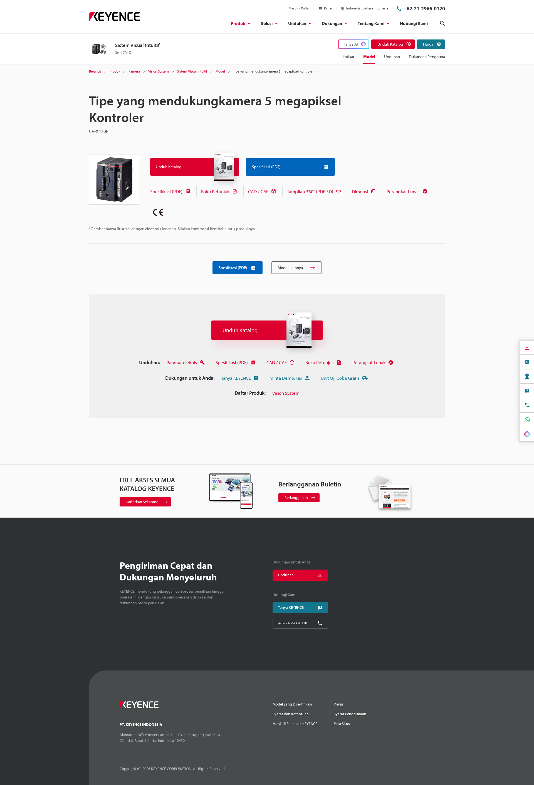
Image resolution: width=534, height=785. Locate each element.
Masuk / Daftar (299, 8)
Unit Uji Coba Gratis (340, 378)
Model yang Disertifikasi (292, 704)
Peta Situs (342, 723)
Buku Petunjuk (215, 191)
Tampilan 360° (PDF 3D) (310, 191)
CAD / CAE (258, 191)
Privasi (339, 704)
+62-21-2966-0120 (424, 8)
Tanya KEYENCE (236, 378)
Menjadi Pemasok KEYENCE (295, 723)
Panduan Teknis (182, 362)
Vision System (286, 393)
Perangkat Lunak (403, 191)
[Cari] (442, 23)
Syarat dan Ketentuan (291, 713)
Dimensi (360, 191)
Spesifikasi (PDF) (166, 191)
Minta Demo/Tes (286, 378)
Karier (328, 8)
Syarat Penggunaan (350, 713)
